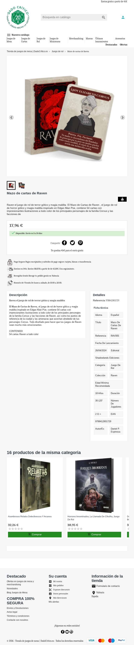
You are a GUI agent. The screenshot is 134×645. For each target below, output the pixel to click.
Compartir (64, 243)
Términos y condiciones (18, 616)
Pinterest (80, 243)
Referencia (99, 300)
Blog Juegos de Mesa (17, 592)
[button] (11, 185)
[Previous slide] (11, 117)
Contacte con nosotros (17, 620)
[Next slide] (122, 117)
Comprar (35, 534)
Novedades (12, 588)
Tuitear (72, 243)
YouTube (67, 632)
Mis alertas (54, 602)
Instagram (71, 632)
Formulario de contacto (106, 586)
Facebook (63, 632)
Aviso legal (12, 612)
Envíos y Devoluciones (17, 608)
